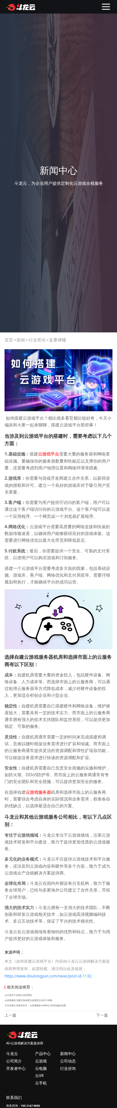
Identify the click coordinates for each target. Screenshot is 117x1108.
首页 (9, 340)
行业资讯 (37, 340)
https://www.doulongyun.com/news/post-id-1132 (48, 976)
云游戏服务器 (38, 792)
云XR (39, 1075)
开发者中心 (16, 1068)
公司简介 (14, 1061)
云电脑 (41, 1068)
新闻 (21, 340)
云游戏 (41, 1061)
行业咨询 (68, 1068)
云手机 (41, 1083)
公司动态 (68, 1061)
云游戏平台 (48, 454)
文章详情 (57, 340)
